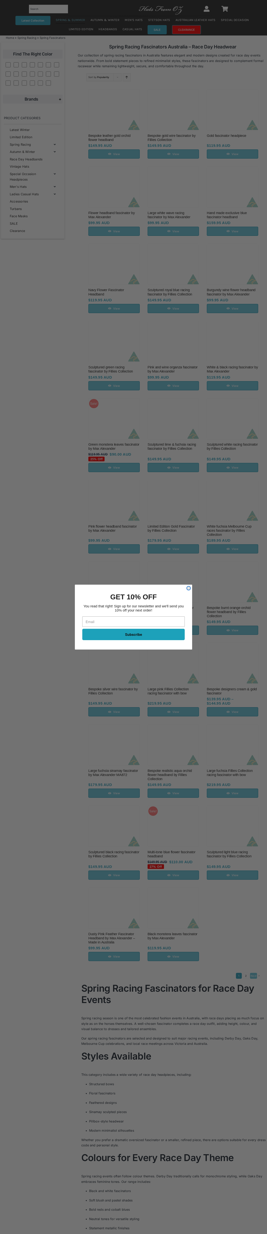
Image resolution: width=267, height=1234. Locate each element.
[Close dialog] (189, 588)
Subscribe (133, 634)
